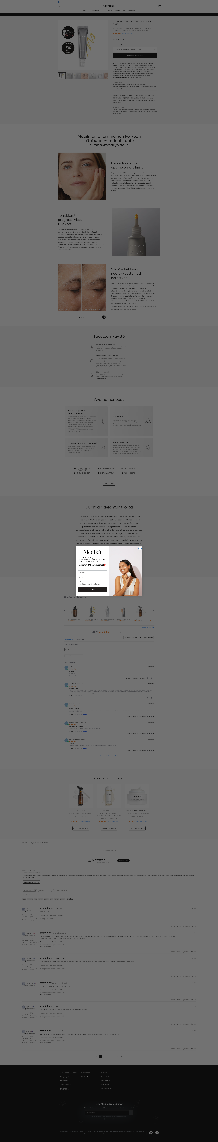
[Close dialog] (140, 548)
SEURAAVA (92, 590)
